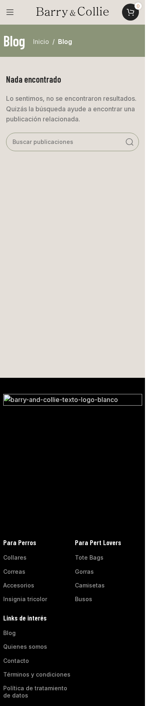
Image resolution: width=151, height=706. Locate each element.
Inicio (41, 41)
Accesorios (18, 585)
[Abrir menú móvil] (10, 12)
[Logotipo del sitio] (72, 11)
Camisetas (90, 585)
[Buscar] (129, 142)
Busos (83, 599)
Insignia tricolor (25, 599)
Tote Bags (89, 557)
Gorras (84, 571)
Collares (15, 557)
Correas (14, 571)
